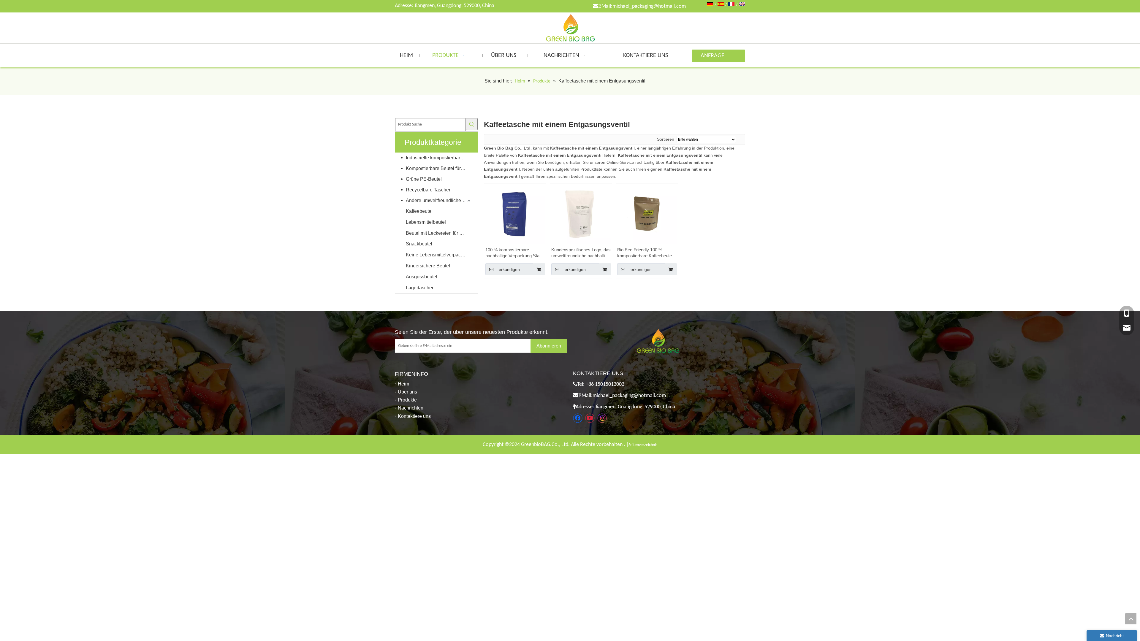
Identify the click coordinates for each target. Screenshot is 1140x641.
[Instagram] (602, 418)
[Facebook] (577, 418)
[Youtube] (590, 418)
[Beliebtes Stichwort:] (472, 124)
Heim (403, 383)
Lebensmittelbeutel (426, 222)
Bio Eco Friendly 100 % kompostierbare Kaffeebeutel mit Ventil (645, 253)
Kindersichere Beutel (428, 265)
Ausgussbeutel (421, 276)
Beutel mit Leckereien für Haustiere (439, 233)
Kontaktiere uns (414, 416)
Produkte (407, 399)
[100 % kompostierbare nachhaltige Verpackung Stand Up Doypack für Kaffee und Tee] (515, 213)
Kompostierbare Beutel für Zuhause (439, 168)
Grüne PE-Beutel (424, 179)
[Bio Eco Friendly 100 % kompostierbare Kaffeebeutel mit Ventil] (647, 213)
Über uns (407, 391)
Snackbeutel (419, 243)
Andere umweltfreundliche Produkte (439, 200)
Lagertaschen (420, 287)
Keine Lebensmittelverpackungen (439, 254)
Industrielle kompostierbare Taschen (439, 157)
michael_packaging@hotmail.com (649, 6)
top (1130, 618)
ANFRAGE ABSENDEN (714, 57)
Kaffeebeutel (419, 211)
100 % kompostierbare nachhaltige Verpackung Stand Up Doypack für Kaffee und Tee (514, 253)
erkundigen (509, 269)
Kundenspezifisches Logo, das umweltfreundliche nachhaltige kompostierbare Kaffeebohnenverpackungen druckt (581, 253)
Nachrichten (410, 407)
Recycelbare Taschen (429, 189)
